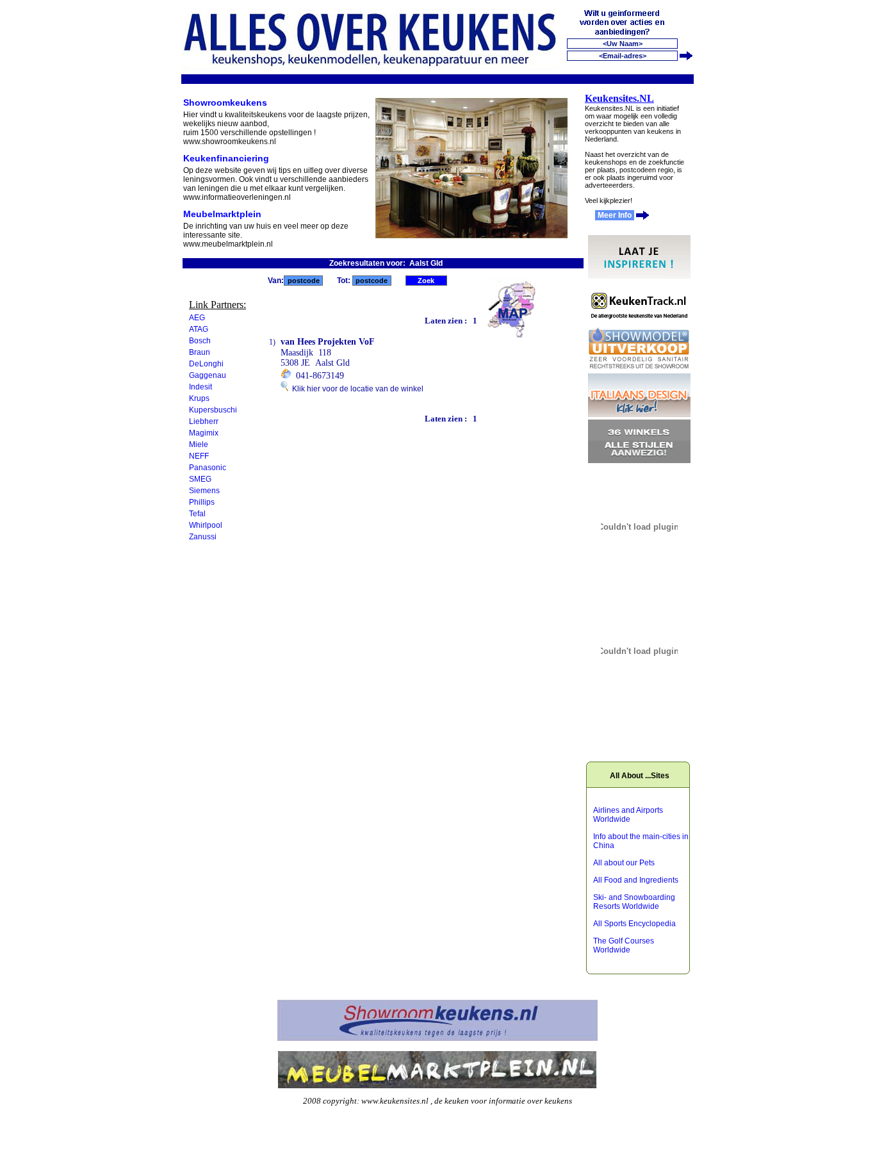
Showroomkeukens (225, 102)
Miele (198, 444)
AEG (197, 317)
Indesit (200, 386)
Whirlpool (205, 525)
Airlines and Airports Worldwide (628, 815)
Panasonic (207, 467)
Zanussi (203, 536)
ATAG (198, 329)
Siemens (204, 490)
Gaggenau (207, 375)
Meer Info (615, 215)
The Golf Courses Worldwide (623, 945)
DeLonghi (206, 363)
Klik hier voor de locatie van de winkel (355, 388)
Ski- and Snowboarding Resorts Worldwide (634, 902)
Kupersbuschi (213, 409)
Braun (199, 352)
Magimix (203, 433)
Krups (199, 398)
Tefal (197, 513)
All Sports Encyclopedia (634, 923)
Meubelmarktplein (222, 214)
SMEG (200, 479)
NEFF (199, 456)
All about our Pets (624, 862)
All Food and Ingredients (635, 880)
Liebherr (203, 421)
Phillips (202, 502)
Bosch (200, 340)
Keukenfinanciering (226, 158)
